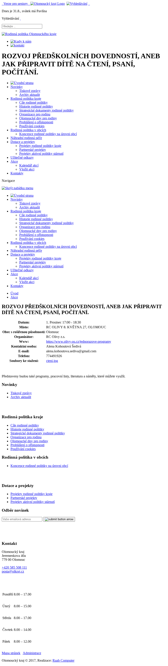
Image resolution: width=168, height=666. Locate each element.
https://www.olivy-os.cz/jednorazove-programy (78, 341)
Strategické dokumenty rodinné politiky (46, 110)
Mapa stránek (11, 653)
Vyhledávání (10, 18)
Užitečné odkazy (22, 157)
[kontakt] (17, 45)
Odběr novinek (15, 510)
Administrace (32, 653)
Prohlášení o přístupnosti (36, 122)
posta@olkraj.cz (13, 571)
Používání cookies (31, 126)
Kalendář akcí (28, 165)
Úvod (14, 293)
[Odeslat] (59, 519)
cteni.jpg (52, 361)
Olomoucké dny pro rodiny (38, 118)
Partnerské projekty (32, 149)
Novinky (16, 87)
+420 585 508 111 (14, 567)
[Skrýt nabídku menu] (20, 18)
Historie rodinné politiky (36, 106)
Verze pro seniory (16, 3)
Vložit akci (26, 169)
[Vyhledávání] (76, 3)
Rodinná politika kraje (25, 98)
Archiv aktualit (29, 94)
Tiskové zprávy (29, 91)
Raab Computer (63, 660)
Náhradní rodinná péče (26, 138)
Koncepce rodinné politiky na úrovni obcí (48, 134)
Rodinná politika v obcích (28, 130)
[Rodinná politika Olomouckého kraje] (29, 34)
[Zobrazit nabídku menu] (89, 3)
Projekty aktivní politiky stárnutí (41, 153)
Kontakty (16, 173)
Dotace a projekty (22, 142)
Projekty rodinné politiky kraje (40, 146)
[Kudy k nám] (20, 41)
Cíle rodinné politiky (33, 102)
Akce (14, 161)
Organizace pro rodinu (34, 114)
